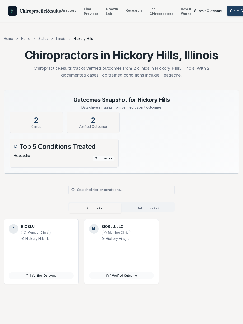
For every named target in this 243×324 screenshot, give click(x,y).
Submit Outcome (208, 11)
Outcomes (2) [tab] (147, 208)
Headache (22, 155)
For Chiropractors (161, 11)
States (43, 39)
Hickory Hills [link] (83, 39)
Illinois (60, 39)
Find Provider (91, 11)
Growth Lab (112, 11)
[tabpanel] (121, 251)
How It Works (186, 11)
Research (134, 10)
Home (8, 39)
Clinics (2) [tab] (95, 208)
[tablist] (121, 207)
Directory (68, 10)
